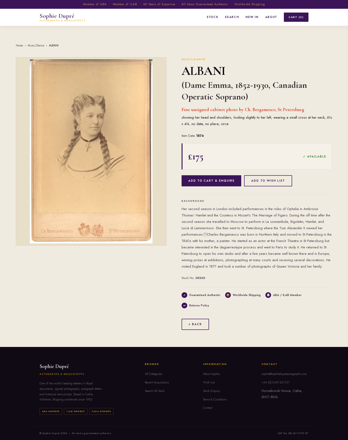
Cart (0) (296, 17)
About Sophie (211, 374)
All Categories (153, 374)
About (271, 17)
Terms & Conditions (215, 399)
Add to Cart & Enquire (211, 181)
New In (251, 17)
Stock (212, 17)
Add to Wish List (268, 181)
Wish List (209, 382)
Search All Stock (155, 391)
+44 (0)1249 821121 (276, 382)
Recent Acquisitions (157, 382)
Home (19, 45)
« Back (195, 324)
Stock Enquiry (211, 391)
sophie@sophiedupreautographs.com (284, 374)
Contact (208, 407)
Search (232, 17)
